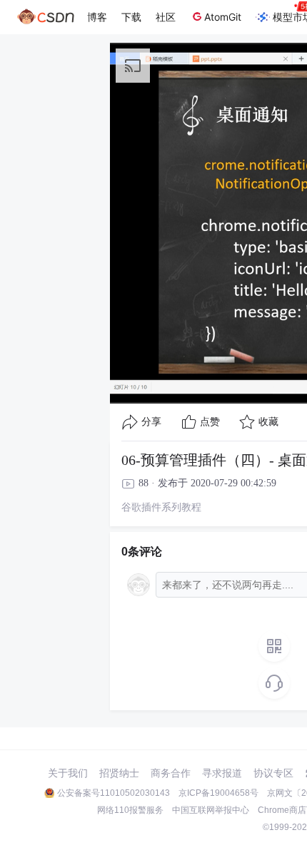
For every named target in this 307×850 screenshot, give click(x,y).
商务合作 (171, 773)
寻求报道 (222, 773)
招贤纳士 (119, 773)
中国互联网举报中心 (210, 810)
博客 (97, 17)
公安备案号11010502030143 (113, 793)
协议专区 (273, 773)
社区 (166, 17)
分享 (151, 421)
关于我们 (68, 773)
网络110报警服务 (130, 810)
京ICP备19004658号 (218, 793)
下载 (131, 17)
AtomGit (222, 17)
